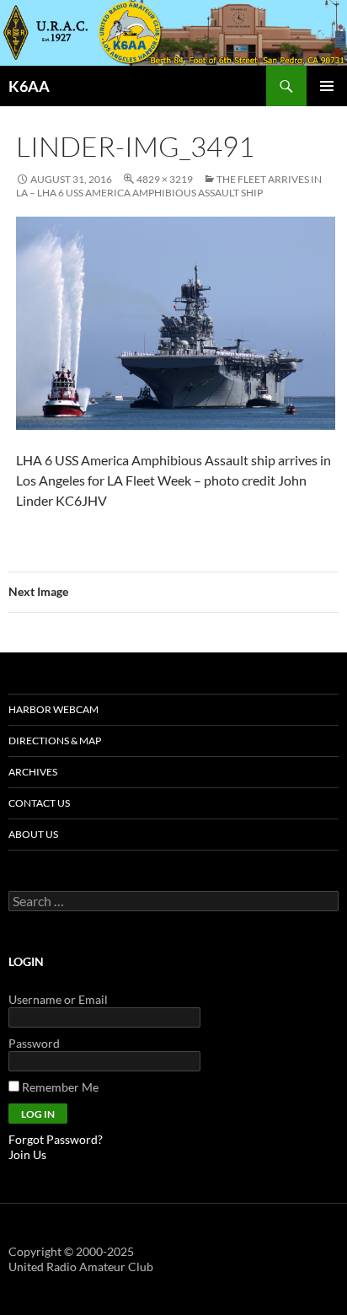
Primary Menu (327, 86)
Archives (32, 771)
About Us (33, 834)
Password (34, 1043)
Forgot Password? (55, 1139)
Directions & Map (54, 740)
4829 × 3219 (164, 179)
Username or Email (58, 999)
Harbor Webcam (53, 709)
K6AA (29, 86)
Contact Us (39, 803)
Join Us (27, 1154)
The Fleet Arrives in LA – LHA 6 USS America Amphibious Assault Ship (169, 186)
